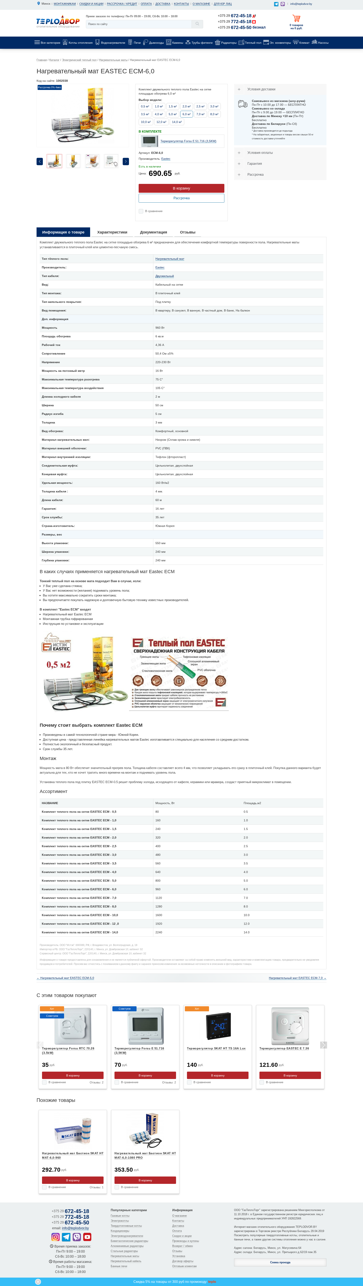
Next (323, 1046)
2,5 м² (200, 106)
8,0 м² (214, 114)
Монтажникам (65, 3)
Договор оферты (182, 1261)
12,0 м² (161, 122)
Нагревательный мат (169, 258)
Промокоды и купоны (185, 1240)
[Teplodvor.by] (58, 21)
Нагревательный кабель (126, 1261)
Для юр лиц (223, 3)
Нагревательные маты (125, 1256)
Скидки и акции (91, 3)
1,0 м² (159, 106)
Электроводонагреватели (127, 1235)
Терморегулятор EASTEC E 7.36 (284, 1048)
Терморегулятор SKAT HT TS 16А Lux (216, 1048)
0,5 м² (145, 106)
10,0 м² (146, 122)
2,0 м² (187, 106)
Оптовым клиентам (184, 1266)
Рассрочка (182, 198)
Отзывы (177, 1251)
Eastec (165, 158)
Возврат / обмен (182, 1246)
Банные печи (119, 1266)
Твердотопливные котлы (126, 1225)
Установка (178, 1256)
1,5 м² (173, 106)
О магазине (201, 3)
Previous (40, 1046)
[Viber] (283, 4)
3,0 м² (214, 106)
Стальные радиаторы (124, 1251)
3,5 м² (145, 114)
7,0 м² (200, 114)
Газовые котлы (120, 1215)
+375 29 (234, 15)
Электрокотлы (120, 1220)
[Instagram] (55, 1237)
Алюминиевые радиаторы (127, 1246)
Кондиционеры (120, 1230)
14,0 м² (177, 122)
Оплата (146, 3)
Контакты (181, 3)
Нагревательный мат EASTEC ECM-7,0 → (297, 978)
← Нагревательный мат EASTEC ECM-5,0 (65, 978)
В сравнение (154, 211)
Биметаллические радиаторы (129, 1240)
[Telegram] (276, 4)
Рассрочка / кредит (122, 3)
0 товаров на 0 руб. (296, 27)
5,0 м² (173, 114)
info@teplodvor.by (301, 3)
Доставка (162, 3)
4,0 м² (159, 114)
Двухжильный (164, 276)
